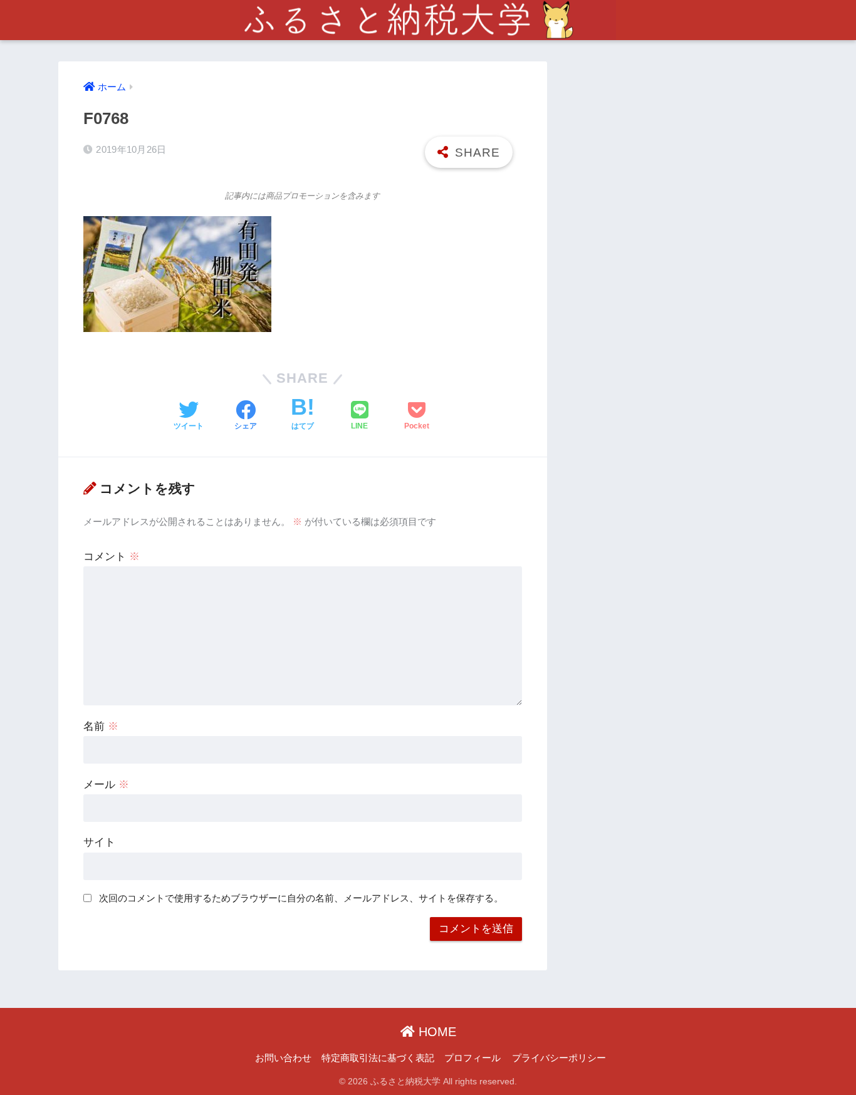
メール (106, 785)
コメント (111, 557)
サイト (99, 842)
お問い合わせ (283, 1058)
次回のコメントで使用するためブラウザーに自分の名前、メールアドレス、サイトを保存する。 (301, 898)
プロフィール (472, 1058)
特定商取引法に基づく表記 (377, 1058)
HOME (435, 1032)
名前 (100, 726)
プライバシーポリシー (559, 1058)
